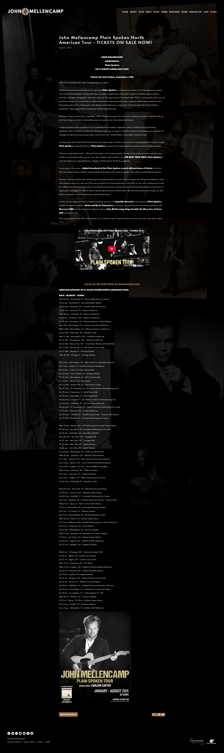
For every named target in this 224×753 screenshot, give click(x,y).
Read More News (68, 714)
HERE (61, 222)
